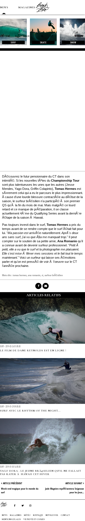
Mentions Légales (11, 519)
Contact (65, 515)
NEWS (4, 7)
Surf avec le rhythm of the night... (30, 410)
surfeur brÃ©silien (54, 275)
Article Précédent (12, 483)
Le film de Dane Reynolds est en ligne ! (33, 350)
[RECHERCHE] (42, 36)
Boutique (22, 36)
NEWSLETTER (52, 515)
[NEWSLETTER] (52, 36)
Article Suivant (73, 483)
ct (42, 275)
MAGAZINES (26, 7)
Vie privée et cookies (34, 519)
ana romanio (34, 275)
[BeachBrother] (42, 13)
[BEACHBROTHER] (6, 504)
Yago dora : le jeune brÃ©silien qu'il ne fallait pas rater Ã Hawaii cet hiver (40, 472)
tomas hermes (20, 275)
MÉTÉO (5, 36)
